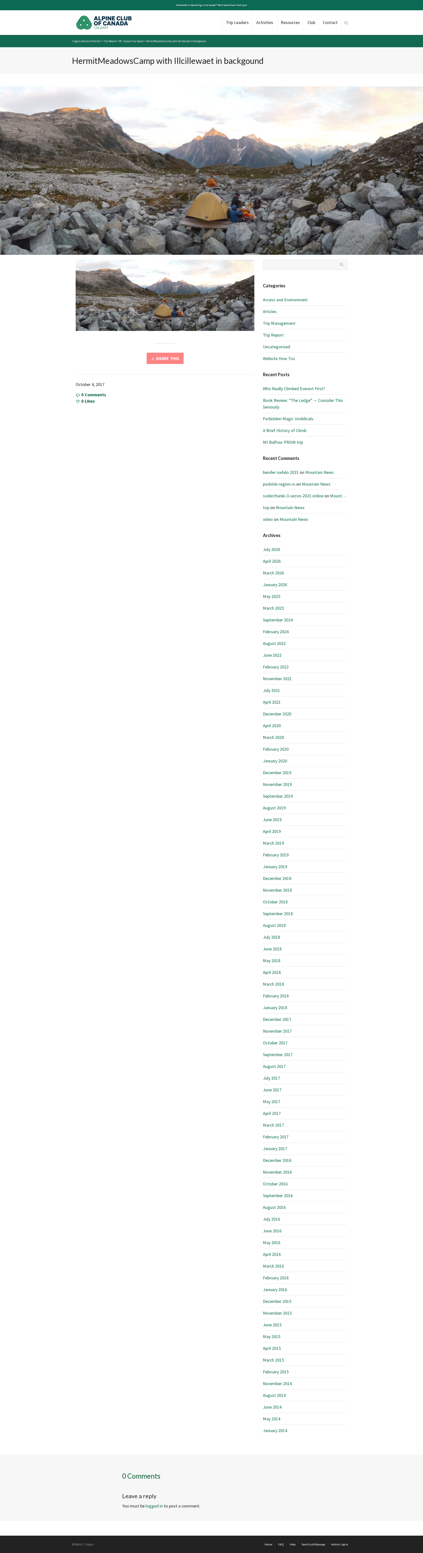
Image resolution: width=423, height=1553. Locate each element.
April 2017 (272, 1113)
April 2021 (272, 702)
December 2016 (277, 1160)
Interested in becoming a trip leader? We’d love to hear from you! (211, 5)
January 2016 (275, 1289)
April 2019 (272, 831)
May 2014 (271, 1419)
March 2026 (273, 573)
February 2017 (276, 1137)
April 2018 (272, 972)
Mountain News (319, 472)
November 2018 (277, 890)
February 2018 (276, 996)
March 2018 (273, 984)
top (266, 507)
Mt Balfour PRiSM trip (283, 442)
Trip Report (273, 335)
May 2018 (271, 960)
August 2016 (274, 1207)
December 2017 (277, 1019)
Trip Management (279, 323)
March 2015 (273, 1360)
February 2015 (276, 1372)
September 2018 (278, 913)
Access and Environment (285, 300)
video (268, 519)
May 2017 (271, 1101)
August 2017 (274, 1066)
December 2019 (277, 772)
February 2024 (276, 631)
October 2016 (275, 1184)
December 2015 (277, 1301)
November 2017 (277, 1031)
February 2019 (276, 855)
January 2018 (275, 1007)
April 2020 (272, 725)
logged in (154, 1506)
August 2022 (274, 643)
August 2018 (274, 925)
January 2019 (275, 866)
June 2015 (272, 1325)
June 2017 (272, 1090)
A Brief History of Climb (284, 430)
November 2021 (277, 678)
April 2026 (272, 561)
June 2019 (272, 819)
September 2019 (278, 796)
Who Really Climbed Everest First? (294, 388)
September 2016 (278, 1195)
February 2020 (276, 749)
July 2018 (271, 937)
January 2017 (275, 1148)
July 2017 (271, 1078)
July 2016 (271, 1219)
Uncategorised (276, 347)
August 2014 (274, 1395)
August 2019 (274, 808)
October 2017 (275, 1043)
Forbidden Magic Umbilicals (288, 418)
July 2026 (271, 549)
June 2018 (272, 949)
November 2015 (277, 1313)
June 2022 (272, 655)
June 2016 (272, 1231)
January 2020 (275, 761)
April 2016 (272, 1254)
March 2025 (273, 608)
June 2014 (272, 1407)
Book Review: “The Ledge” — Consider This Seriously (303, 403)
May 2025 (271, 596)
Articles (270, 311)
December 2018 (277, 878)
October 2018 (275, 902)
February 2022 (276, 667)
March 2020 (273, 737)
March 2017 (273, 1125)
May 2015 (271, 1336)
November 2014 (277, 1383)
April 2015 (272, 1348)
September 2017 (278, 1054)
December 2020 (277, 714)
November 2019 (277, 784)
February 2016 (276, 1278)
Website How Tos (279, 358)
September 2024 (278, 620)
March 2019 (273, 843)
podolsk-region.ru (279, 484)
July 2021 (271, 690)
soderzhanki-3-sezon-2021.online (293, 496)
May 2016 (271, 1242)
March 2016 (273, 1266)
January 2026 (275, 584)
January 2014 (275, 1430)
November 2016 (277, 1172)
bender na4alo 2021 (281, 472)
